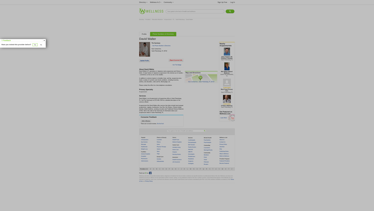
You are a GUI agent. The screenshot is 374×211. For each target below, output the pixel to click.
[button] (35, 44)
